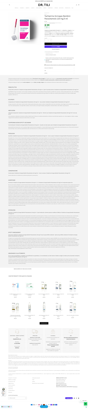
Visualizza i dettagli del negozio (51, 54)
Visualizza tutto (44, 323)
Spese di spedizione (52, 22)
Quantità (46, 38)
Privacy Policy (10, 386)
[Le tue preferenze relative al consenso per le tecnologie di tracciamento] (86, 407)
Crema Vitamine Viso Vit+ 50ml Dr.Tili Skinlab (72, 294)
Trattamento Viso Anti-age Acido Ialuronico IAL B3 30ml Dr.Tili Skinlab (15, 316)
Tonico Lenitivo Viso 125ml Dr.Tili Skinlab (58, 316)
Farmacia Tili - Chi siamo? (12, 377)
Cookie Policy (10, 388)
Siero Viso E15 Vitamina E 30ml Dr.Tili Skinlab (58, 294)
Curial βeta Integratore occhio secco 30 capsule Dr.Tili (15, 294)
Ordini (33, 379)
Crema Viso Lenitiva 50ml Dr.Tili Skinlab (73, 315)
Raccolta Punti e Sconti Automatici (38, 383)
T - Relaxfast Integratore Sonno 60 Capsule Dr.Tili (30, 294)
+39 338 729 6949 (63, 385)
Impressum (10, 392)
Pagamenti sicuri (11, 383)
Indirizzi (33, 381)
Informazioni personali (36, 377)
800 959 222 (75, 386)
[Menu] (5, 388)
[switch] (3, 395)
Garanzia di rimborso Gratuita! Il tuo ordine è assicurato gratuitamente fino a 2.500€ (60, 64)
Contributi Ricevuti (11, 390)
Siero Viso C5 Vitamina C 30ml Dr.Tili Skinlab (44, 294)
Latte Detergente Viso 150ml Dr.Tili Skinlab (44, 316)
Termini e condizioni (11, 385)
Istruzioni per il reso (11, 381)
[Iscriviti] (25, 398)
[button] (9, 5)
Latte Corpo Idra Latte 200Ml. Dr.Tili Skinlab (29, 316)
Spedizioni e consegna (12, 379)
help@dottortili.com (62, 383)
